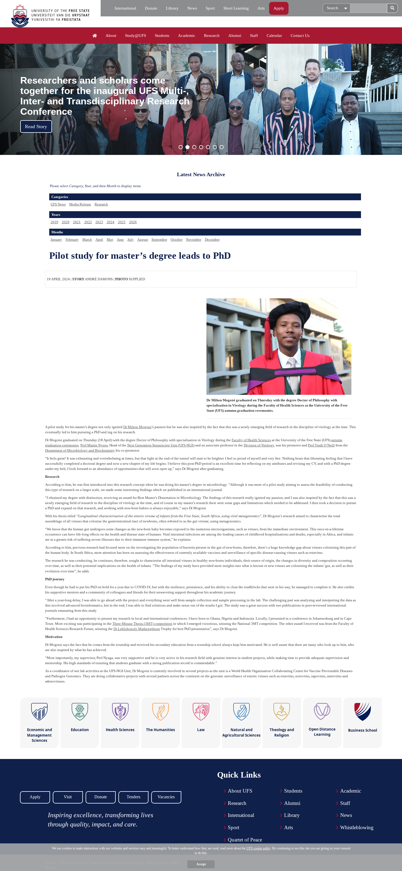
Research (212, 35)
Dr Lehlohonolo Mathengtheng (136, 629)
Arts (261, 8)
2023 (99, 222)
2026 (133, 222)
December (212, 239)
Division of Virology (259, 445)
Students (162, 35)
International (125, 8)
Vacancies (166, 797)
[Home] (94, 35)
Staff (254, 35)
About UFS (240, 791)
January (56, 239)
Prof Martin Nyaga (94, 445)
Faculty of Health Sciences (251, 440)
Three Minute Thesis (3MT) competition (142, 624)
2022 (88, 222)
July (130, 239)
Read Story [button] (36, 126)
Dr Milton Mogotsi (137, 427)
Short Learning (236, 8)
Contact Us (300, 35)
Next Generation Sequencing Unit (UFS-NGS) (160, 445)
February (72, 239)
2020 (65, 222)
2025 (122, 222)
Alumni (234, 35)
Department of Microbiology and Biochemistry (80, 450)
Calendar (274, 35)
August (142, 239)
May (110, 239)
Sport (210, 8)
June (120, 239)
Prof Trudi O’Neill (321, 445)
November (193, 239)
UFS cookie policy (258, 848)
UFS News (58, 204)
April (99, 239)
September (159, 239)
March (87, 239)
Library (172, 8)
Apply (278, 8)
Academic (186, 35)
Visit (68, 797)
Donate (151, 8)
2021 (77, 222)
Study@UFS (135, 35)
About (111, 35)
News (192, 8)
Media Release (80, 204)
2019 (54, 222)
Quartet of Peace (245, 840)
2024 (110, 222)
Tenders (133, 797)
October (176, 239)
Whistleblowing (357, 827)
